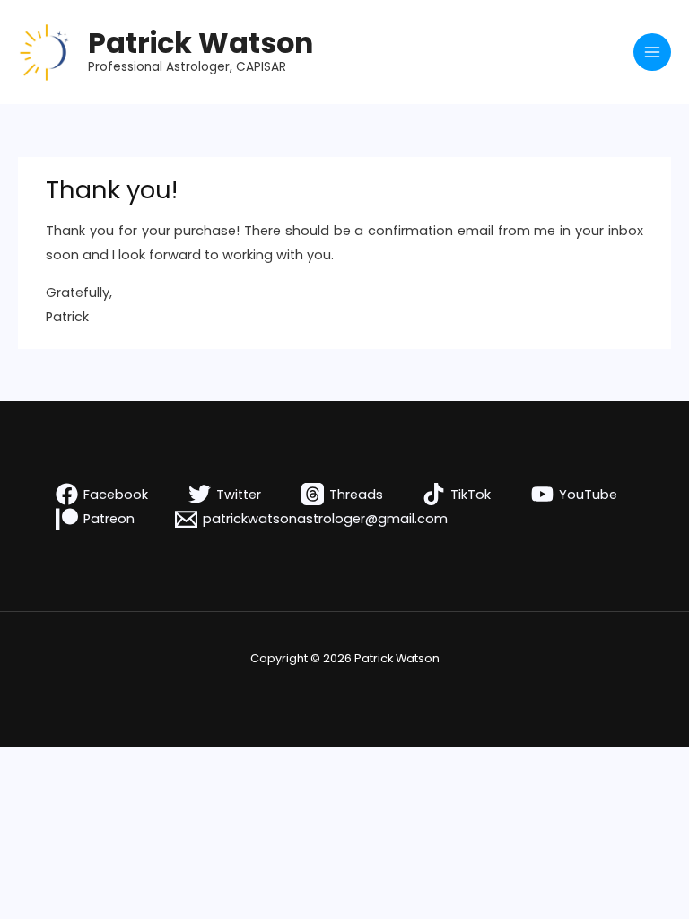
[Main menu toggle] (652, 52)
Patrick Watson (200, 42)
